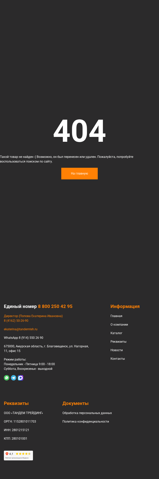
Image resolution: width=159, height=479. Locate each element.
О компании (119, 324)
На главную (79, 173)
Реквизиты (118, 341)
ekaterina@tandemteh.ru (20, 329)
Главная (116, 316)
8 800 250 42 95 (55, 306)
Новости (117, 350)
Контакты (118, 359)
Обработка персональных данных (87, 413)
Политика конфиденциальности (85, 421)
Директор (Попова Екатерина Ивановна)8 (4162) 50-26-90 (33, 318)
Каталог (116, 333)
